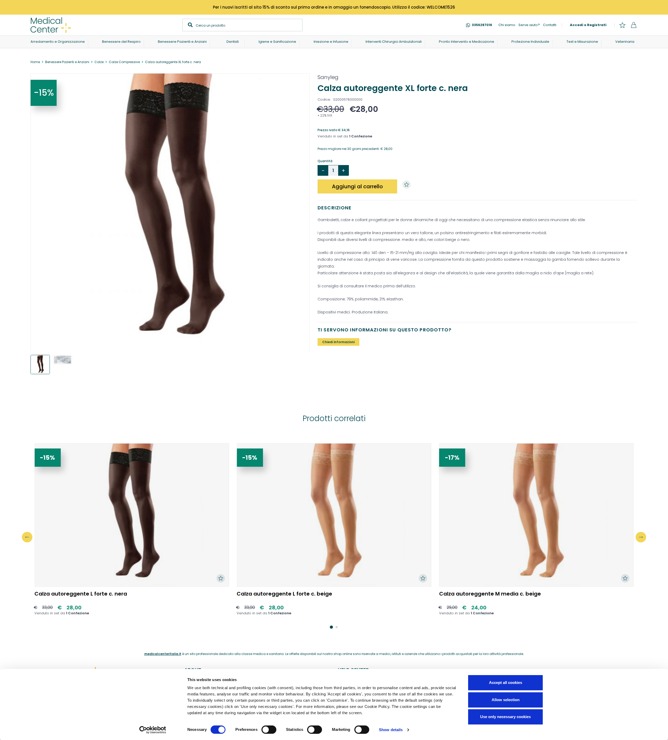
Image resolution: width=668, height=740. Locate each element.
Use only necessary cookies (505, 716)
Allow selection (506, 699)
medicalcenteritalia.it (162, 654)
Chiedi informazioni (338, 342)
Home (35, 62)
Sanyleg (328, 77)
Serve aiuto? (529, 24)
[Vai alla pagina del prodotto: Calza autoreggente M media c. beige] (536, 515)
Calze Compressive (124, 62)
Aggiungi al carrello (357, 186)
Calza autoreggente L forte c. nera (80, 593)
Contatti (549, 24)
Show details (391, 729)
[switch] (268, 729)
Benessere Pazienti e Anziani (67, 62)
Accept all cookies (505, 682)
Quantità (325, 161)
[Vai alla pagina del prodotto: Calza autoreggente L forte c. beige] (334, 515)
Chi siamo (506, 24)
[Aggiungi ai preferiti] (408, 184)
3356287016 (482, 25)
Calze (99, 62)
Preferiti (622, 25)
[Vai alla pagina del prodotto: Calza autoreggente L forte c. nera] (131, 515)
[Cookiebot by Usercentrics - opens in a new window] (153, 730)
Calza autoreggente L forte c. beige (284, 593)
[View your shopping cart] (633, 25)
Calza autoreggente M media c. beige (490, 593)
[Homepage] (51, 25)
